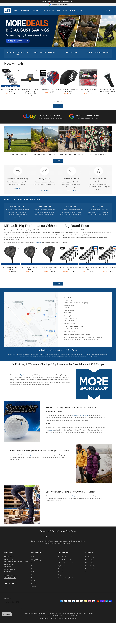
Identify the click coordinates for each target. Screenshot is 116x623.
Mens (32, 569)
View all (58, 106)
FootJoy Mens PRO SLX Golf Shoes (10, 90)
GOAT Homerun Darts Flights (49, 89)
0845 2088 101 (12, 575)
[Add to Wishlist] (17, 70)
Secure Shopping (90, 566)
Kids (32, 575)
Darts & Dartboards (97, 154)
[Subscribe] (71, 536)
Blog (59, 575)
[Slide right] (62, 101)
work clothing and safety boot (75, 496)
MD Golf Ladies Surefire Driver (30, 268)
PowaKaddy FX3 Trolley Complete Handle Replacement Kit (30, 91)
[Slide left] (54, 101)
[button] (16, 10)
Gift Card (34, 583)
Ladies (33, 572)
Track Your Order (63, 557)
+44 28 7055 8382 (10, 577)
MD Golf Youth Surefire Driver (10, 268)
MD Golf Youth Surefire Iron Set (69, 268)
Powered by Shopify (18, 607)
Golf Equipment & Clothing (16, 154)
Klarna (87, 572)
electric (51, 430)
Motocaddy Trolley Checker (66, 577)
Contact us (70, 190)
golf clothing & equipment (80, 415)
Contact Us (61, 569)
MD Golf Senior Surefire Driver (49, 268)
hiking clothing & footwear (35, 455)
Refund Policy (89, 560)
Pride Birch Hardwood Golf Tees (88, 90)
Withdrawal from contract (65, 563)
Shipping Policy (89, 557)
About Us (61, 572)
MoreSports (21, 375)
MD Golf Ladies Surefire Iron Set (88, 268)
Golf (32, 557)
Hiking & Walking (36, 560)
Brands (33, 580)
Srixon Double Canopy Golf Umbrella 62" (69, 90)
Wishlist (33, 586)
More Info (17, 188)
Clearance (34, 577)
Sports (33, 566)
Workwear (34, 563)
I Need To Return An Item (65, 560)
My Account (61, 566)
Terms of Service (90, 569)
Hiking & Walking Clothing (43, 154)
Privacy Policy (89, 563)
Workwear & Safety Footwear (70, 154)
